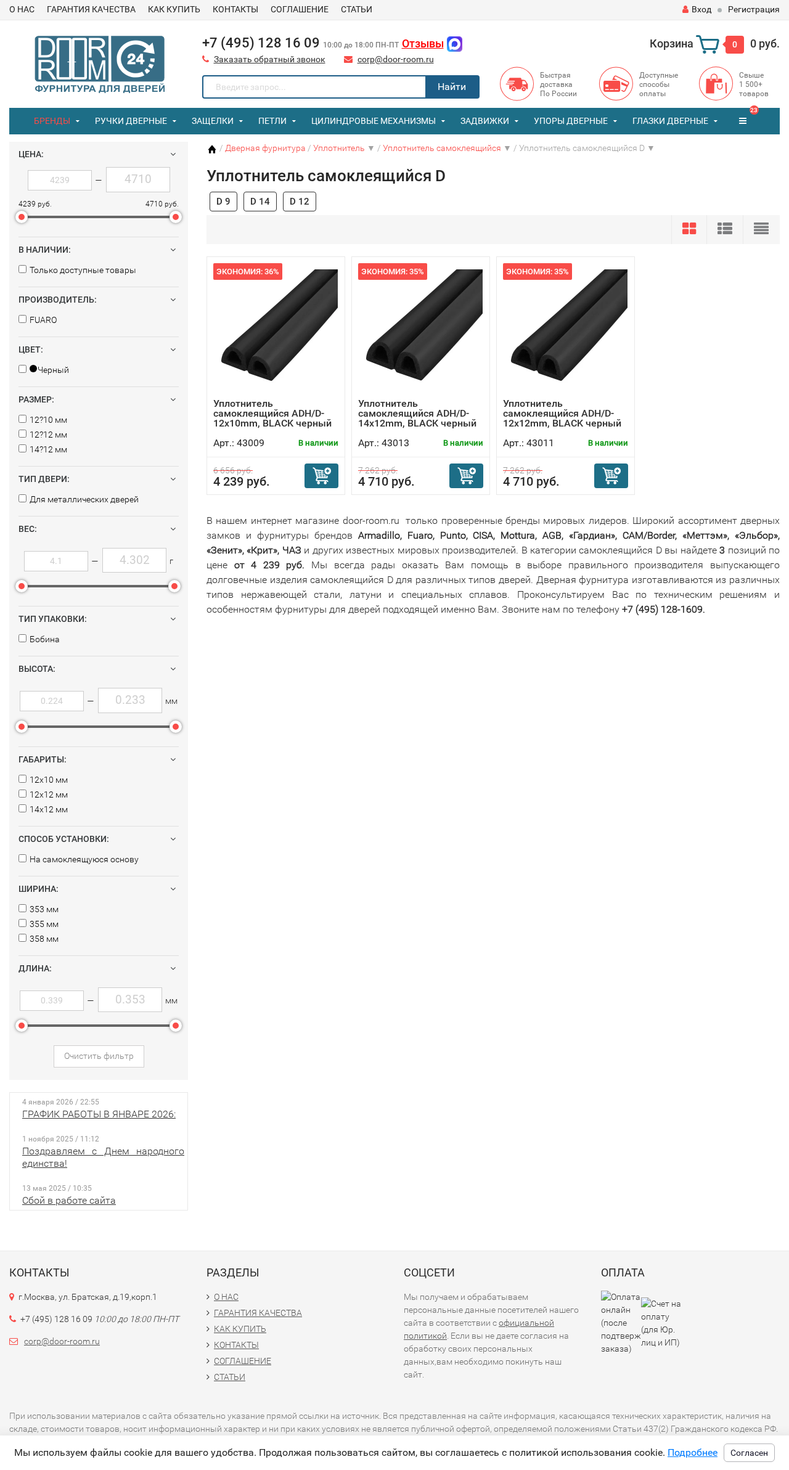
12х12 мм (49, 794)
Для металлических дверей (84, 499)
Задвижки (484, 121)
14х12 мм (49, 809)
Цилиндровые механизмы (373, 121)
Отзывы (423, 43)
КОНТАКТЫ (235, 9)
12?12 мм (48, 434)
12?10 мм (48, 420)
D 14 (260, 201)
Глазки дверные (670, 121)
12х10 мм (49, 780)
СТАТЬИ (356, 9)
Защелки (213, 121)
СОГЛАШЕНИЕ (300, 9)
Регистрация (754, 9)
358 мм (44, 939)
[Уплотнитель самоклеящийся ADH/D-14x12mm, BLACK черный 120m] (421, 331)
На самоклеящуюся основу (84, 859)
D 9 (223, 201)
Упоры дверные (571, 121)
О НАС (22, 9)
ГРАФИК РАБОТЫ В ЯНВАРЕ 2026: (99, 1114)
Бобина (45, 639)
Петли (272, 121)
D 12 (299, 201)
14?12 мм (48, 449)
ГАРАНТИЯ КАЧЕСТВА (91, 9)
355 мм (44, 924)
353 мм (44, 909)
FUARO (43, 320)
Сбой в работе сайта (69, 1200)
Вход (701, 9)
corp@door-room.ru (396, 59)
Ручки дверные (131, 121)
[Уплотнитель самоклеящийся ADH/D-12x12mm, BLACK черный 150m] (566, 331)
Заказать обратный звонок (269, 59)
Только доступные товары (83, 270)
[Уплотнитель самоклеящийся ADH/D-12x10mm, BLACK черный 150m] (276, 331)
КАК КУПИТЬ (174, 9)
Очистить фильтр (99, 1056)
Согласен (749, 1453)
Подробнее (692, 1452)
